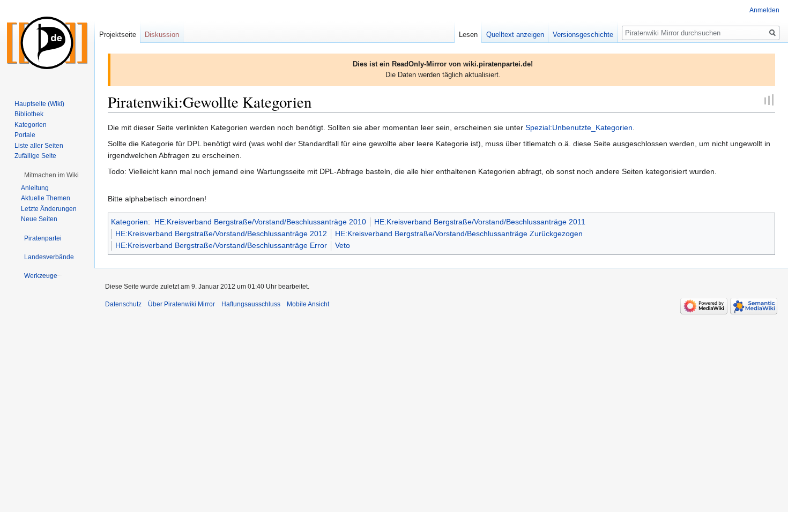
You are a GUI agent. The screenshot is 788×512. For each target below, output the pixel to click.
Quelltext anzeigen (515, 35)
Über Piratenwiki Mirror (181, 304)
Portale (24, 135)
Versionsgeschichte (583, 35)
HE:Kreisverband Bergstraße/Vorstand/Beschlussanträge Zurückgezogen (459, 233)
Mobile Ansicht (308, 304)
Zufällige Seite (35, 156)
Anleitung (35, 188)
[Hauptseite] (47, 43)
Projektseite (117, 35)
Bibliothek (28, 114)
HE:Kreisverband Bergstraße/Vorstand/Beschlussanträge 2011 (479, 221)
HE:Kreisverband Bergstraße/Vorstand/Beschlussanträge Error (221, 245)
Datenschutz (123, 304)
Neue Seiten (39, 219)
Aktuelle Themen (45, 198)
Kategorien (129, 221)
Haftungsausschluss (250, 304)
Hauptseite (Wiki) (39, 104)
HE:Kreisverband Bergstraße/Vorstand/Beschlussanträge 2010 (260, 221)
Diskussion (162, 35)
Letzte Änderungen (49, 209)
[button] (51, 175)
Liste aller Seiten (38, 145)
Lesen (468, 35)
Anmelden (764, 10)
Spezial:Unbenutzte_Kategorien (579, 127)
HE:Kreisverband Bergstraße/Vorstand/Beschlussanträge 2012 (221, 233)
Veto (342, 245)
